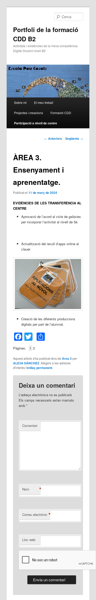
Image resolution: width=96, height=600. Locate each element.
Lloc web (28, 539)
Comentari (29, 425)
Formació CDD (60, 113)
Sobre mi (20, 102)
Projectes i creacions (28, 113)
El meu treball (43, 102)
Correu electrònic (36, 515)
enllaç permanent (39, 367)
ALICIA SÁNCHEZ (26, 363)
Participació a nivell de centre (35, 123)
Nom (31, 489)
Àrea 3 (67, 358)
